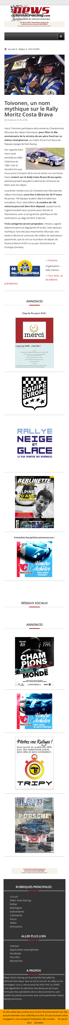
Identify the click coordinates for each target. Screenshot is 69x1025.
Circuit (14, 896)
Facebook (15, 953)
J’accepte (38, 1022)
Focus (13, 919)
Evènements (17, 911)
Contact (14, 946)
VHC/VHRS (33, 49)
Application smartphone (24, 949)
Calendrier (16, 915)
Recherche (16, 961)
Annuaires (16, 926)
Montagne (16, 908)
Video (13, 922)
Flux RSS (15, 957)
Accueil (11, 49)
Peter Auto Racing (20, 900)
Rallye (22, 49)
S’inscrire (52, 260)
